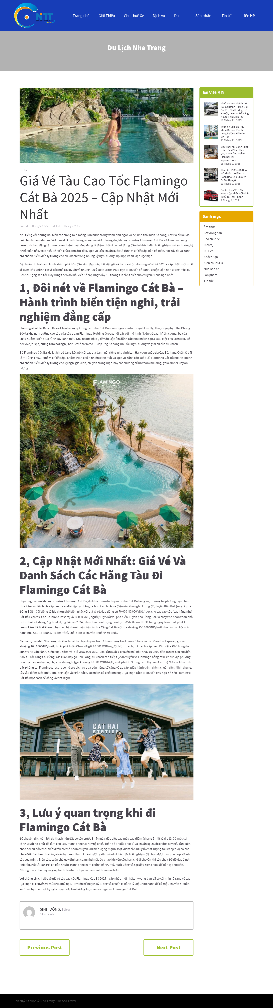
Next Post (168, 947)
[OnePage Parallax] (35, 15)
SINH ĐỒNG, (50, 909)
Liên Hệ (248, 15)
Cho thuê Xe (134, 15)
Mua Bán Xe (211, 269)
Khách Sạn (211, 257)
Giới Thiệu (107, 15)
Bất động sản (213, 233)
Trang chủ (81, 15)
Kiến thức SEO (213, 263)
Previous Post (44, 947)
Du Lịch (180, 15)
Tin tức (227, 15)
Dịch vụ (159, 15)
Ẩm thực (209, 227)
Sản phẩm (203, 15)
